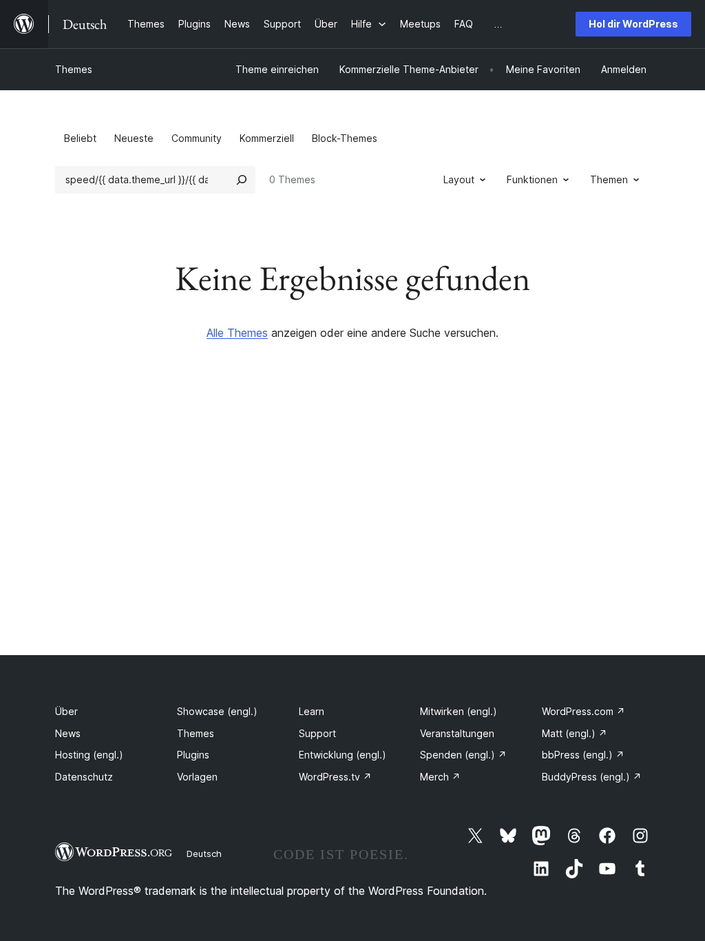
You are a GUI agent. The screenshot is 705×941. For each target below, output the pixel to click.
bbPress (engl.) (583, 755)
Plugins (193, 755)
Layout (458, 179)
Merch (440, 777)
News (68, 733)
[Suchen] (241, 180)
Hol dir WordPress (633, 24)
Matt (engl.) (574, 733)
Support (317, 733)
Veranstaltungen (457, 733)
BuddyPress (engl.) (592, 777)
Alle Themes (237, 333)
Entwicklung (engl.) (342, 755)
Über (66, 711)
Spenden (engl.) (463, 755)
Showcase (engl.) (217, 711)
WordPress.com (583, 711)
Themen (609, 179)
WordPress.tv (335, 777)
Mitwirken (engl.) (458, 711)
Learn (311, 711)
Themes (73, 69)
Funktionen (532, 179)
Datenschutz (84, 777)
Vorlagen (197, 777)
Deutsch (204, 853)
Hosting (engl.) (89, 755)
